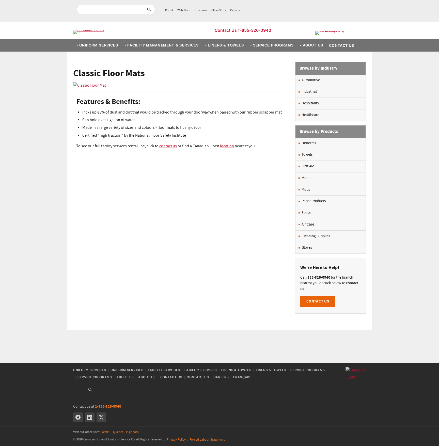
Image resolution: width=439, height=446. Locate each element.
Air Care (308, 224)
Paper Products (314, 201)
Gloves (307, 247)
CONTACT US (317, 301)
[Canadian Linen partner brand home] (340, 33)
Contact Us (341, 45)
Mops (306, 189)
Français (241, 377)
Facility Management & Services (163, 45)
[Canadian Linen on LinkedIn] (90, 417)
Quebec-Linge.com (126, 432)
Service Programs (273, 45)
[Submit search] (149, 9)
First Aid (308, 166)
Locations (200, 10)
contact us (168, 146)
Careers (235, 10)
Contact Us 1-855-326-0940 (243, 30)
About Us (313, 45)
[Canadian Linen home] (88, 32)
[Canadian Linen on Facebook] (78, 417)
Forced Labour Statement (207, 440)
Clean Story (218, 10)
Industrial (309, 91)
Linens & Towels (226, 45)
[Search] (90, 389)
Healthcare (310, 115)
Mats (305, 178)
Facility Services (164, 370)
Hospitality (310, 103)
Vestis (105, 432)
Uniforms (309, 143)
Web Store (183, 10)
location (227, 146)
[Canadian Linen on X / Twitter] (101, 417)
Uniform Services (98, 45)
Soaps (306, 212)
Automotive (311, 80)
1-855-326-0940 (108, 406)
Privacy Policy (176, 440)
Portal (169, 10)
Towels (307, 154)
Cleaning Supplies (316, 236)
